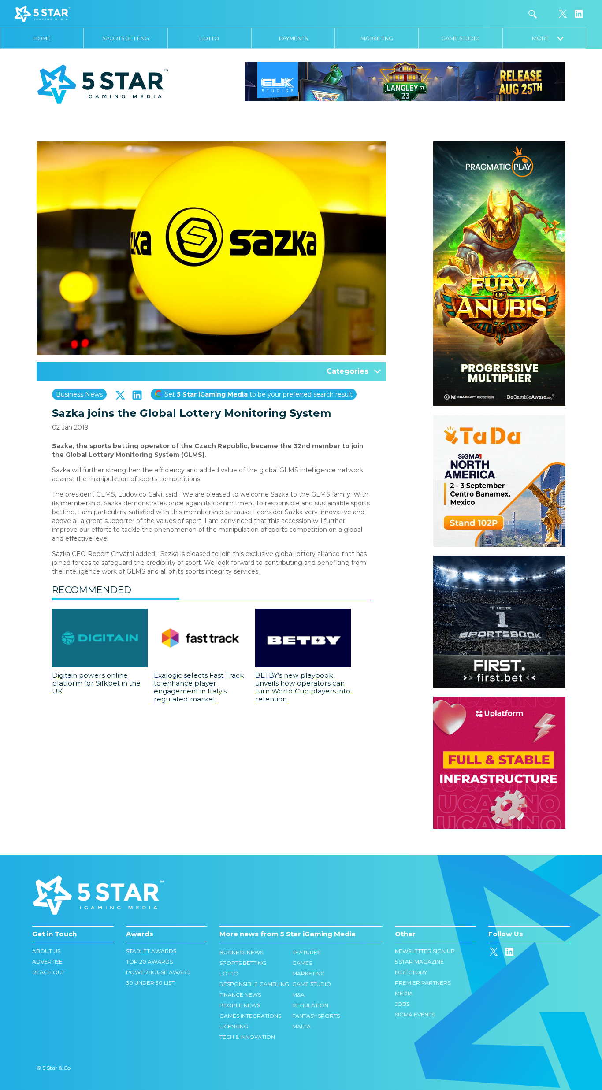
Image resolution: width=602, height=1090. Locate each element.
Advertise (47, 961)
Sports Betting (125, 38)
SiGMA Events (415, 1014)
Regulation (310, 1005)
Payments (293, 38)
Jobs (402, 1004)
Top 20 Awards (149, 961)
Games (302, 963)
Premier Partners (422, 982)
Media (404, 993)
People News (239, 1005)
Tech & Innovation (247, 1037)
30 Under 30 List (150, 982)
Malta (301, 1026)
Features (306, 952)
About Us (46, 951)
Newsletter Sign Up (425, 951)
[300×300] (499, 419)
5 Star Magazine (419, 961)
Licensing (233, 1026)
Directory (411, 972)
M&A (298, 994)
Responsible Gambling (254, 984)
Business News (79, 394)
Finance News (240, 994)
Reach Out (48, 972)
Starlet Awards (151, 951)
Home (42, 38)
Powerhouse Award (158, 972)
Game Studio (460, 38)
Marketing (376, 38)
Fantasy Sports (316, 1015)
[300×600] (499, 146)
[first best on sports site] (499, 560)
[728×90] (405, 81)
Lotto (209, 38)
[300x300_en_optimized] (499, 701)
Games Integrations (250, 1015)
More (544, 38)
